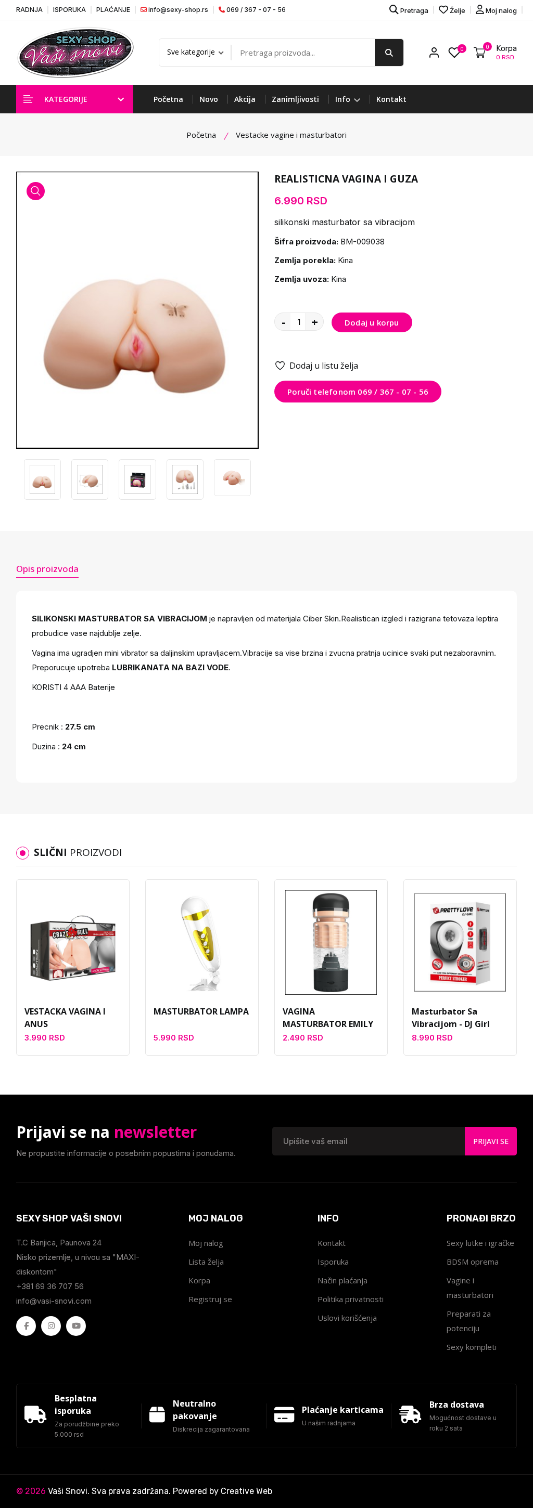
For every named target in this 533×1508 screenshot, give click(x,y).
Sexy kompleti (472, 1347)
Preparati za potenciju (469, 1320)
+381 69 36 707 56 (50, 1286)
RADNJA (29, 10)
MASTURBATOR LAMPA (201, 1011)
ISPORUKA (69, 10)
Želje (456, 10)
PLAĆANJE (113, 10)
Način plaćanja (342, 1280)
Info (343, 99)
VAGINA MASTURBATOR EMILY (328, 1018)
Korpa (199, 1280)
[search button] (389, 52)
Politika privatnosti (351, 1299)
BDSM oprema (473, 1261)
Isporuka (333, 1261)
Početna (168, 99)
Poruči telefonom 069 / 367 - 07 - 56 (357, 391)
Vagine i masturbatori (470, 1287)
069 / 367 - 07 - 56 (255, 10)
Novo (208, 99)
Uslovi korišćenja (347, 1317)
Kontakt (391, 99)
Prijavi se (491, 1141)
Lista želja (206, 1261)
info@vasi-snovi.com (54, 1301)
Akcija (245, 99)
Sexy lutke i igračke (480, 1243)
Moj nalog (500, 10)
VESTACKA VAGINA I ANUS (65, 1018)
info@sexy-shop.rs (177, 10)
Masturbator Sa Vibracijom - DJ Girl (451, 1018)
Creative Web (246, 1491)
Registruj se (210, 1299)
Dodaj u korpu (372, 322)
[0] (454, 52)
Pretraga (413, 10)
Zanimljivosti (295, 99)
